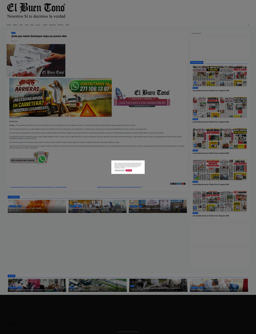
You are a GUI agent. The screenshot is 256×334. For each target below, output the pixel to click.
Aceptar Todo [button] (128, 170)
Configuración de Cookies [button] (119, 170)
